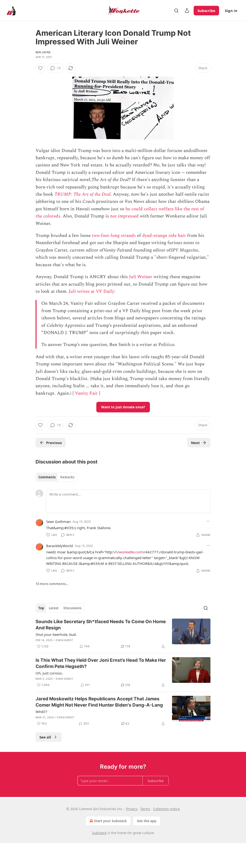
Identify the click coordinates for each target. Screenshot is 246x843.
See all (45, 737)
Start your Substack (110, 821)
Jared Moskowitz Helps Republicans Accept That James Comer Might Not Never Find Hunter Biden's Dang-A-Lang (99, 702)
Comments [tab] (46, 477)
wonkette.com (130, 552)
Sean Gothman (58, 521)
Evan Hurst (64, 640)
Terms (145, 809)
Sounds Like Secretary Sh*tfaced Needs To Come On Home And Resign (101, 625)
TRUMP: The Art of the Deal (83, 194)
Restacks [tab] (67, 477)
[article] (123, 634)
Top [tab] (41, 608)
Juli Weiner (140, 276)
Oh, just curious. (49, 673)
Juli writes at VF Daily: (93, 291)
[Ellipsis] (208, 521)
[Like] (40, 68)
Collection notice (166, 809)
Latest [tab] (54, 608)
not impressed (124, 216)
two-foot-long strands (114, 235)
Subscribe (206, 10)
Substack (99, 833)
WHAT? (41, 711)
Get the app (146, 821)
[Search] (176, 10)
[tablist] (56, 477)
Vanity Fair (86, 393)
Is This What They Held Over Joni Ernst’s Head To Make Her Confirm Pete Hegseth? (101, 663)
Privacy (131, 809)
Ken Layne (43, 52)
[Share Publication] (187, 10)
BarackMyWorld (59, 545)
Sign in (231, 10)
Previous (54, 442)
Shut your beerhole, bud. (56, 634)
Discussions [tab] (72, 608)
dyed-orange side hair (164, 235)
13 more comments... (52, 584)
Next (195, 442)
